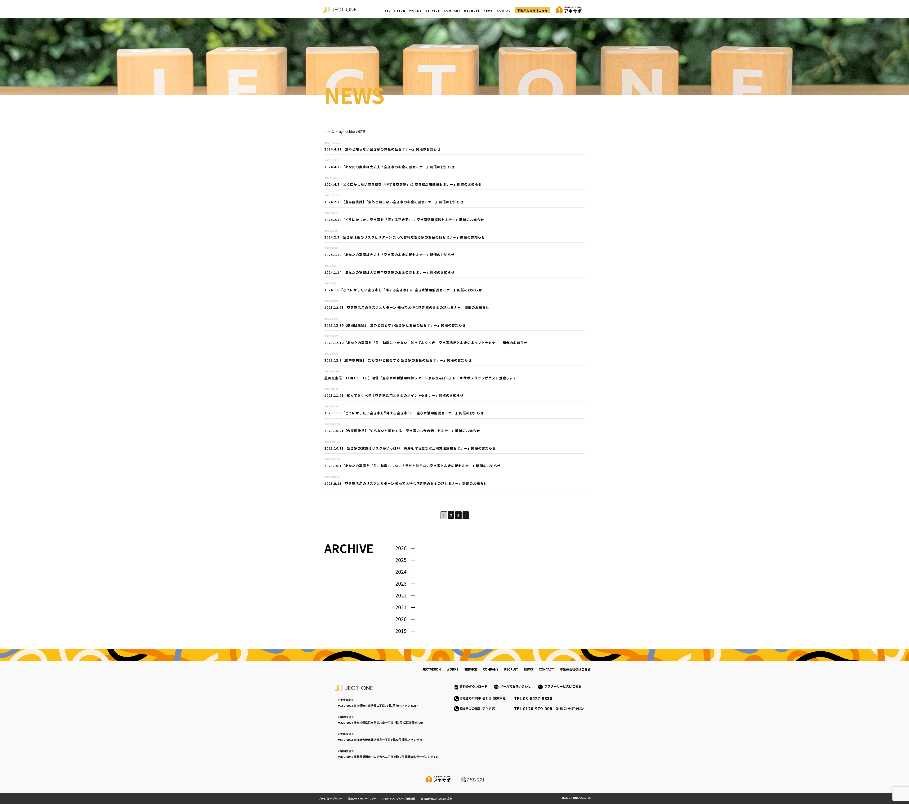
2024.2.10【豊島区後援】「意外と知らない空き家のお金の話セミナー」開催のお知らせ (394, 201)
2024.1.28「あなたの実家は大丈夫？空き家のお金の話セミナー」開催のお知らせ (389, 254)
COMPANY (452, 10)
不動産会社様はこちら (532, 10)
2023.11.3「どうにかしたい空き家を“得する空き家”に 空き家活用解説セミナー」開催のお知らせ (404, 413)
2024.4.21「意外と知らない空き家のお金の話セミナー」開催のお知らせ (382, 149)
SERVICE (432, 10)
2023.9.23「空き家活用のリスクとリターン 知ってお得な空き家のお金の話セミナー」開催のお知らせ (405, 483)
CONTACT (505, 10)
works (452, 669)
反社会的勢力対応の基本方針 (436, 798)
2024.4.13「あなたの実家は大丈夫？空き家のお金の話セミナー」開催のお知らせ (389, 166)
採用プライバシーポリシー (362, 798)
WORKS (415, 10)
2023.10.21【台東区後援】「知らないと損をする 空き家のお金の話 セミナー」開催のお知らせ (402, 430)
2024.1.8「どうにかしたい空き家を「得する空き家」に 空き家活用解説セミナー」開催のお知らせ (403, 289)
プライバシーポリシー (330, 798)
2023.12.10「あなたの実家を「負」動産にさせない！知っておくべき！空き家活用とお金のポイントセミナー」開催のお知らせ (425, 342)
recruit (511, 669)
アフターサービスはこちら (562, 686)
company (490, 669)
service (470, 669)
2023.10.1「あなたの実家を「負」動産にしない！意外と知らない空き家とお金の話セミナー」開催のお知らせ (412, 465)
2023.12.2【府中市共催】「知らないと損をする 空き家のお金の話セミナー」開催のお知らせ (398, 360)
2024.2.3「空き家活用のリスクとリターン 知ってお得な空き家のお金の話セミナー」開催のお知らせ (404, 237)
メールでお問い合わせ (517, 686)
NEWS (488, 10)
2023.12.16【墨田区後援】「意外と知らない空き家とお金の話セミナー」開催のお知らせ (395, 325)
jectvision (431, 669)
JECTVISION (394, 10)
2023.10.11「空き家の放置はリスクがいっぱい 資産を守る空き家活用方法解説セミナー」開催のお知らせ (410, 448)
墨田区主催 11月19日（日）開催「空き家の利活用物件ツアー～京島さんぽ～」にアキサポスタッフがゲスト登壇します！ (422, 377)
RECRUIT (472, 10)
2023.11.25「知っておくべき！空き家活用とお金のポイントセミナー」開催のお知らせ (394, 395)
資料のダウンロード (473, 686)
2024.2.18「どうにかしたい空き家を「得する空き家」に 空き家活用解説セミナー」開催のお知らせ (404, 219)
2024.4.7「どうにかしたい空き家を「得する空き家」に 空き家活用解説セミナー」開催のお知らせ (403, 184)
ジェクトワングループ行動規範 (398, 798)
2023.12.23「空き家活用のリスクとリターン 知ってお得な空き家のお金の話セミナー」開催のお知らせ (406, 307)
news (528, 669)
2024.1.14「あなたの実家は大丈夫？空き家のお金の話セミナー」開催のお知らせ (389, 272)
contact (546, 669)
